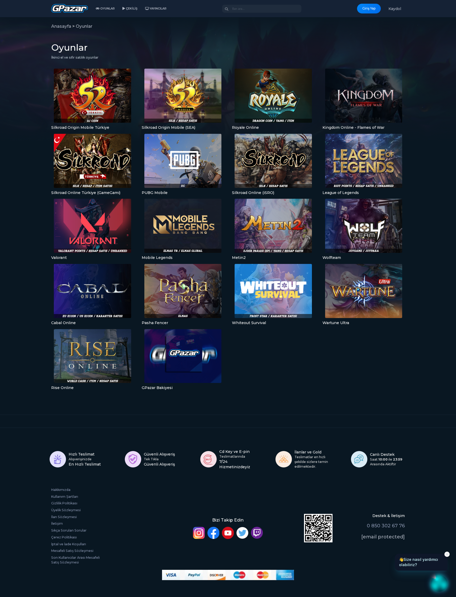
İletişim (57, 523)
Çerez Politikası (64, 537)
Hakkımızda (60, 490)
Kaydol (394, 8)
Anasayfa (61, 26)
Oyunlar (84, 26)
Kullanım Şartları (64, 497)
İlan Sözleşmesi (64, 517)
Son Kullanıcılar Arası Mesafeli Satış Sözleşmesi (75, 560)
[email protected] (383, 537)
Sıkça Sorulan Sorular (69, 530)
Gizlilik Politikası (64, 503)
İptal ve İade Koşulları (68, 544)
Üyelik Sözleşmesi (66, 510)
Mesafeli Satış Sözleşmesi (72, 551)
